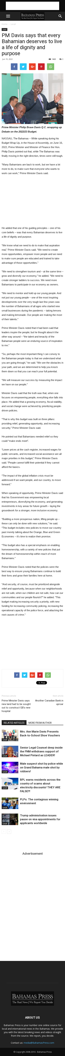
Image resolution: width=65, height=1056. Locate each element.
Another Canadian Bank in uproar (49, 702)
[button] (60, 16)
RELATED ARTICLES (14, 722)
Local (13, 24)
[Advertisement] (32, 6)
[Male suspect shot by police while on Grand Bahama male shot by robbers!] (10, 767)
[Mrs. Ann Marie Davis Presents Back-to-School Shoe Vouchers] (10, 735)
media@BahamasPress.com (39, 1042)
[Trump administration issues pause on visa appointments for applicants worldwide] (10, 819)
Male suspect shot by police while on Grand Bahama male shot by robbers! (41, 767)
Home (5, 24)
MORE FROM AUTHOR (40, 722)
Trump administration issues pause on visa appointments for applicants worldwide (40, 819)
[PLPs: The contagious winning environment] (10, 803)
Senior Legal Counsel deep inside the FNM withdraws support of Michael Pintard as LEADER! (41, 751)
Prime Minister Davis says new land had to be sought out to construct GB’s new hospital (16, 706)
